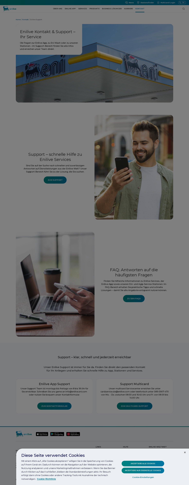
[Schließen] (185, 452)
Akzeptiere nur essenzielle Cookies (143, 470)
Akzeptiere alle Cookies (143, 463)
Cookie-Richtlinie (46, 479)
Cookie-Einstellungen (143, 477)
